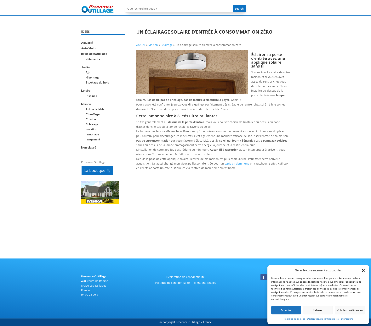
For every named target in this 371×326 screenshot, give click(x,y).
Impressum (347, 318)
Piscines (91, 96)
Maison (86, 104)
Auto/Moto (88, 48)
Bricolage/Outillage (94, 53)
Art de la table (95, 109)
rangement (93, 139)
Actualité (87, 42)
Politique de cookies (294, 318)
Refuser (318, 310)
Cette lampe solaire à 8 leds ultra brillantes (177, 115)
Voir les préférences (350, 310)
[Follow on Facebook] (263, 277)
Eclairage (92, 124)
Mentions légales (205, 283)
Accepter (286, 310)
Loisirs (85, 90)
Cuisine (91, 119)
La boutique (94, 170)
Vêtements (93, 59)
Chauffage (93, 114)
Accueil (141, 45)
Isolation (91, 129)
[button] (363, 270)
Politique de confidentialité (172, 283)
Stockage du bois (97, 82)
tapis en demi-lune (237, 163)
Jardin (85, 67)
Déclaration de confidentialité (323, 318)
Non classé (88, 147)
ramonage (92, 134)
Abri (88, 72)
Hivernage (92, 77)
